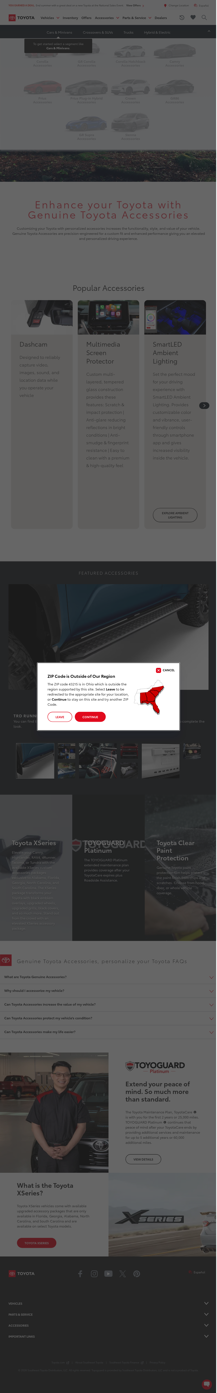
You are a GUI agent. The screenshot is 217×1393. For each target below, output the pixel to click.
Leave (60, 717)
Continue (90, 717)
